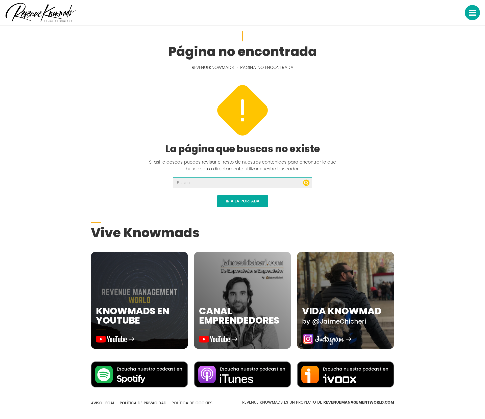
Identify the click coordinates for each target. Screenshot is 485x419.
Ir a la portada (242, 201)
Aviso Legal (103, 403)
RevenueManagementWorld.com (358, 402)
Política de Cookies (192, 403)
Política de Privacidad (143, 403)
